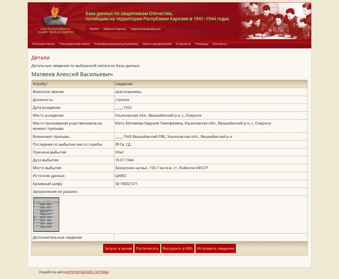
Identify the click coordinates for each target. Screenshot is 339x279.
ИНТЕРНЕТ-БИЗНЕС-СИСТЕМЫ (87, 272)
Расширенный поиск (74, 44)
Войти (94, 29)
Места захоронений (157, 44)
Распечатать (147, 248)
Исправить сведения (216, 248)
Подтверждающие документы (116, 44)
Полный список (43, 44)
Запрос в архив (118, 248)
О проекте (183, 44)
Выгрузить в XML (178, 248)
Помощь (201, 44)
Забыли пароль (114, 29)
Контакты (220, 44)
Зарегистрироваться (146, 29)
